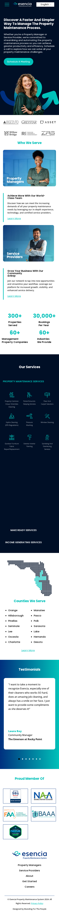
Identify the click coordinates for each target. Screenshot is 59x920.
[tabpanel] (29, 449)
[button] (19, 759)
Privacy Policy (37, 903)
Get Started (29, 881)
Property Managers (29, 865)
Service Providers (29, 870)
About (29, 876)
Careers (29, 886)
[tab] (29, 379)
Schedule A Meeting (18, 61)
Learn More (14, 218)
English (45, 4)
